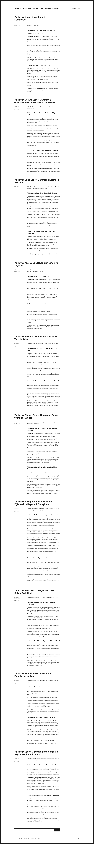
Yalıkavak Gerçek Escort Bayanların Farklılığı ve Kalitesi (32, 675)
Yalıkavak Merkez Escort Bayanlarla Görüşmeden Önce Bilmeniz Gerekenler (34, 101)
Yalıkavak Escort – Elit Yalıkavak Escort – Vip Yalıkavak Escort (37, 8)
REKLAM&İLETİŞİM (76, 8)
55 (23, 830)
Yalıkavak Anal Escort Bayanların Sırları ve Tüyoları (36, 264)
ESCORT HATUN (17, 25)
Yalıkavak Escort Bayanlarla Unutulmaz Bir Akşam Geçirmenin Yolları (36, 753)
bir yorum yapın (16, 26)
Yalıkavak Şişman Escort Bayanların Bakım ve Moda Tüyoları (36, 416)
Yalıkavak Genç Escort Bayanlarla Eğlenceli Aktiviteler (36, 181)
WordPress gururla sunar (41, 838)
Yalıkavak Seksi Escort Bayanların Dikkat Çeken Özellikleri (35, 592)
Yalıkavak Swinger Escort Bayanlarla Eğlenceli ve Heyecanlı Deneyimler (33, 503)
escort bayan (16, 838)
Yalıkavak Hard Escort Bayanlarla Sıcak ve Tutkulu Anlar (35, 338)
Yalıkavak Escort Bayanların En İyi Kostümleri (31, 18)
